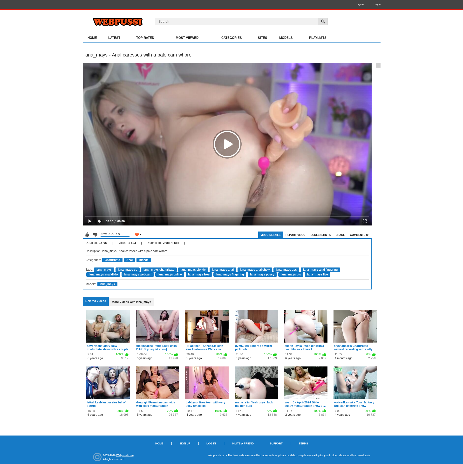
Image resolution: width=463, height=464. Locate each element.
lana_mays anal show (255, 269)
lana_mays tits (291, 274)
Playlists (318, 38)
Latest (114, 38)
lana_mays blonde (193, 269)
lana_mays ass (286, 269)
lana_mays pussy (262, 274)
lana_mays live (317, 274)
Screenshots (321, 234)
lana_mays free (199, 274)
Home (92, 38)
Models (286, 38)
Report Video (296, 234)
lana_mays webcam (137, 274)
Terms (303, 443)
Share (340, 234)
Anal (129, 260)
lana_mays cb (127, 269)
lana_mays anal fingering (320, 269)
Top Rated (145, 38)
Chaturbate (112, 260)
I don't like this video (95, 234)
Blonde (144, 260)
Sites (262, 38)
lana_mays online (170, 274)
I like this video (87, 234)
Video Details (270, 234)
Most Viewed (187, 38)
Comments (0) (359, 234)
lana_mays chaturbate (158, 269)
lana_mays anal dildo (103, 274)
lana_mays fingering (230, 274)
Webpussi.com (125, 455)
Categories (231, 38)
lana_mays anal (223, 269)
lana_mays (104, 269)
